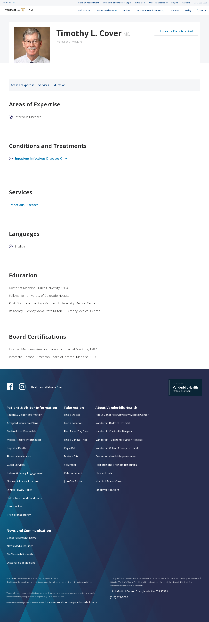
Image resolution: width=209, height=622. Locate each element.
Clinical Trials (104, 473)
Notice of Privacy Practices (23, 481)
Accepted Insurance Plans (22, 423)
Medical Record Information (24, 440)
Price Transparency (158, 2)
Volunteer (70, 465)
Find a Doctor (84, 10)
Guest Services (16, 465)
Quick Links (7, 2)
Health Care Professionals (149, 10)
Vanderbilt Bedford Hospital (113, 423)
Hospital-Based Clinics (109, 481)
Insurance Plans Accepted (176, 31)
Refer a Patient (73, 473)
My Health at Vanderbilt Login (117, 2)
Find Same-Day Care (76, 431)
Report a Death (16, 448)
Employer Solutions (108, 490)
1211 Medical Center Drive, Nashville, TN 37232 (139, 591)
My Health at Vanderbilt (21, 431)
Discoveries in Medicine (21, 562)
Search (202, 10)
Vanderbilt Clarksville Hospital (114, 431)
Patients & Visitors (105, 10)
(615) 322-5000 (200, 2)
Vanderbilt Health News (21, 537)
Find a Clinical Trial (75, 440)
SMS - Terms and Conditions (24, 498)
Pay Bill (174, 2)
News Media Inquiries (20, 546)
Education (59, 85)
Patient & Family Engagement (25, 473)
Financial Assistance (19, 456)
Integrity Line (15, 506)
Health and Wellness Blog (46, 387)
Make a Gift (71, 456)
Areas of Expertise (22, 85)
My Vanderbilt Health (20, 554)
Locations (174, 10)
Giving (188, 10)
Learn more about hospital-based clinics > (71, 602)
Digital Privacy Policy (19, 490)
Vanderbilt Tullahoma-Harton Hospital (119, 440)
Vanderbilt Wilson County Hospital (117, 448)
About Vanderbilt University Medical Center (122, 415)
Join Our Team (73, 481)
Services (126, 10)
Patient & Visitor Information (24, 415)
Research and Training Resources (116, 465)
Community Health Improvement (116, 456)
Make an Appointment (88, 2)
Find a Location (73, 423)
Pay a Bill (69, 448)
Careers (186, 2)
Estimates (140, 2)
